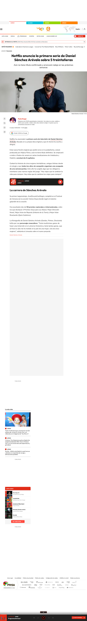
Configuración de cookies (52, 578)
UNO (36, 584)
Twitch (50, 560)
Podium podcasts (39, 587)
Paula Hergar (22, 119)
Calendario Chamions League (24, 47)
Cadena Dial (53, 584)
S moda (54, 587)
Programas (23, 36)
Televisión (9, 51)
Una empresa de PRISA (9, 583)
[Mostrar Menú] (2, 29)
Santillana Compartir (49, 582)
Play (43, 617)
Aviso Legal (10, 578)
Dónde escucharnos (75, 578)
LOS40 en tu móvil (64, 578)
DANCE (47, 23)
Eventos (31, 36)
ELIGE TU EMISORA (78, 617)
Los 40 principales (32, 582)
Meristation (70, 587)
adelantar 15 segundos (49, 618)
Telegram (4, 131)
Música (13, 36)
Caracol (74, 582)
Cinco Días (47, 584)
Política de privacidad (28, 578)
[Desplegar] (43, 612)
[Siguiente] (84, 47)
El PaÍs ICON (47, 587)
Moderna (31, 587)
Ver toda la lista (16, 521)
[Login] (84, 29)
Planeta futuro (66, 584)
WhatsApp (4, 127)
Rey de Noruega (78, 47)
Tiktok (36, 560)
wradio (40, 584)
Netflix (12, 139)
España (78, 29)
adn (67, 582)
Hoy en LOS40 (40, 36)
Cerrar (84, 41)
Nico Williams (59, 47)
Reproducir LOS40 (60, 182)
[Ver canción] (9, 493)
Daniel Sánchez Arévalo (16, 235)
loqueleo (62, 587)
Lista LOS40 (5, 36)
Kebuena (72, 584)
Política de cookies (39, 578)
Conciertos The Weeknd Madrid (44, 47)
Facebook (4, 118)
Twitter (4, 123)
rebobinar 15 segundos (38, 618)
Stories (53, 560)
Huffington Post (26, 584)
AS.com (62, 582)
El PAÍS (24, 582)
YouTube (40, 560)
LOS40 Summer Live (52, 36)
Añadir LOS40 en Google (20, 133)
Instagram (33, 560)
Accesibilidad (18, 578)
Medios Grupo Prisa (9, 588)
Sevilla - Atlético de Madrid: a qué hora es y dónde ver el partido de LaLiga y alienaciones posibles (17, 452)
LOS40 (12, 23)
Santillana (40, 582)
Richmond (23, 587)
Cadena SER (56, 582)
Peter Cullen (68, 47)
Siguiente (53, 618)
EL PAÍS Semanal (59, 584)
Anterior (34, 618)
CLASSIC (30, 23)
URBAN (64, 23)
